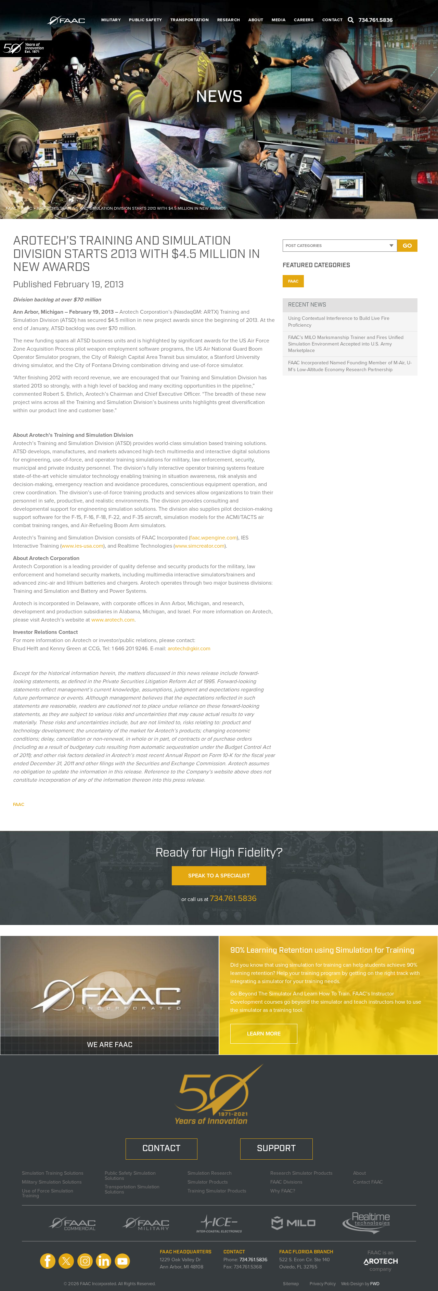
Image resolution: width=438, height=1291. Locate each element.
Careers (303, 20)
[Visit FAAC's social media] (47, 1261)
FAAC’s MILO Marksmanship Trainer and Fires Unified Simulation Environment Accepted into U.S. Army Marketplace (345, 344)
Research (228, 20)
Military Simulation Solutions (52, 1181)
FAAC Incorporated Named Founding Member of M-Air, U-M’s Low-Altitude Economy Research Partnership (350, 366)
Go (407, 245)
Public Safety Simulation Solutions (130, 1175)
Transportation (189, 20)
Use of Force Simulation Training (47, 1192)
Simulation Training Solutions (52, 1172)
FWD (374, 1283)
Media (278, 20)
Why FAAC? (282, 1190)
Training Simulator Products (217, 1190)
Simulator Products (208, 1181)
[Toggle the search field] (351, 20)
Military (111, 20)
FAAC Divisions (286, 1181)
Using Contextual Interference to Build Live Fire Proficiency (338, 321)
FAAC (18, 804)
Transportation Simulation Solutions (132, 1188)
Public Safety (145, 20)
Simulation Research (210, 1172)
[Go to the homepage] (69, 20)
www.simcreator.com (199, 546)
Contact (332, 20)
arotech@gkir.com (189, 648)
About (255, 20)
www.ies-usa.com (82, 546)
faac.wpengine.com (213, 538)
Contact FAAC (368, 1181)
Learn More (264, 1034)
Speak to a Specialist (219, 875)
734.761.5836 (233, 898)
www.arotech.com (112, 620)
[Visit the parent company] (380, 1261)
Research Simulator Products (301, 1172)
